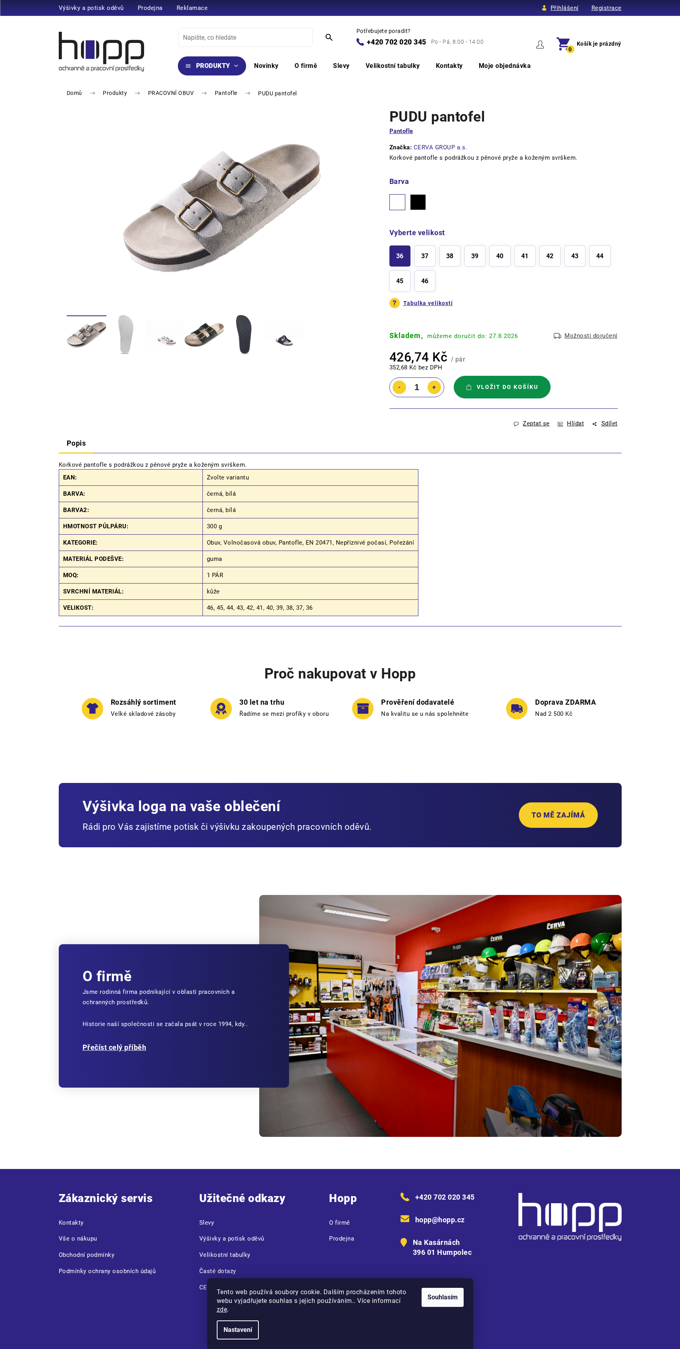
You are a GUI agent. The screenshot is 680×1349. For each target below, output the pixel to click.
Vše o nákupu (78, 1238)
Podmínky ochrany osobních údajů (107, 1271)
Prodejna (150, 8)
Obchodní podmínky (87, 1254)
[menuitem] (212, 65)
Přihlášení (565, 8)
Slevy (206, 1222)
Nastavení (237, 1330)
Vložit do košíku (507, 387)
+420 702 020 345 (396, 42)
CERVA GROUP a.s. (440, 147)
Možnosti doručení (591, 335)
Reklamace (192, 8)
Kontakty (71, 1222)
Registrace (606, 8)
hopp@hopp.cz (440, 1220)
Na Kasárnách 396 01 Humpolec (442, 1247)
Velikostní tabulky (224, 1254)
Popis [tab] (76, 443)
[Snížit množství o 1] (399, 387)
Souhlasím (443, 1297)
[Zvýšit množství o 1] (434, 387)
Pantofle (401, 131)
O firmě (339, 1222)
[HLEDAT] (329, 37)
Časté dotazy (217, 1271)
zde (222, 1309)
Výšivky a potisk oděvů (91, 8)
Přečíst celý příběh (114, 1047)
